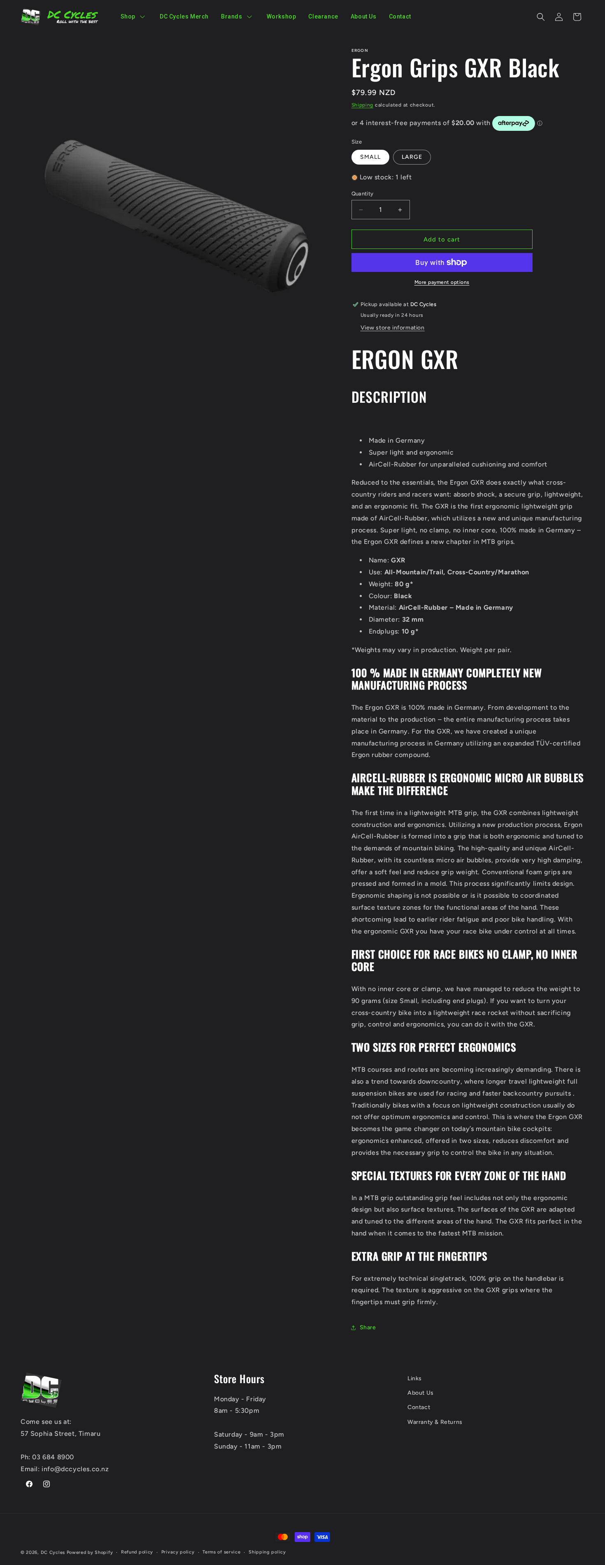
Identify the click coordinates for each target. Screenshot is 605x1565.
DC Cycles (53, 1552)
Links (414, 1378)
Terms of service (221, 1552)
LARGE (412, 156)
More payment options (442, 282)
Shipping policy (267, 1552)
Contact (418, 1407)
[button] (541, 17)
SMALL (370, 156)
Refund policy (137, 1552)
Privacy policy (178, 1552)
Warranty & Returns (435, 1422)
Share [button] (368, 1327)
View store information (393, 327)
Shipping (362, 105)
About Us (420, 1392)
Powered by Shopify (90, 1552)
